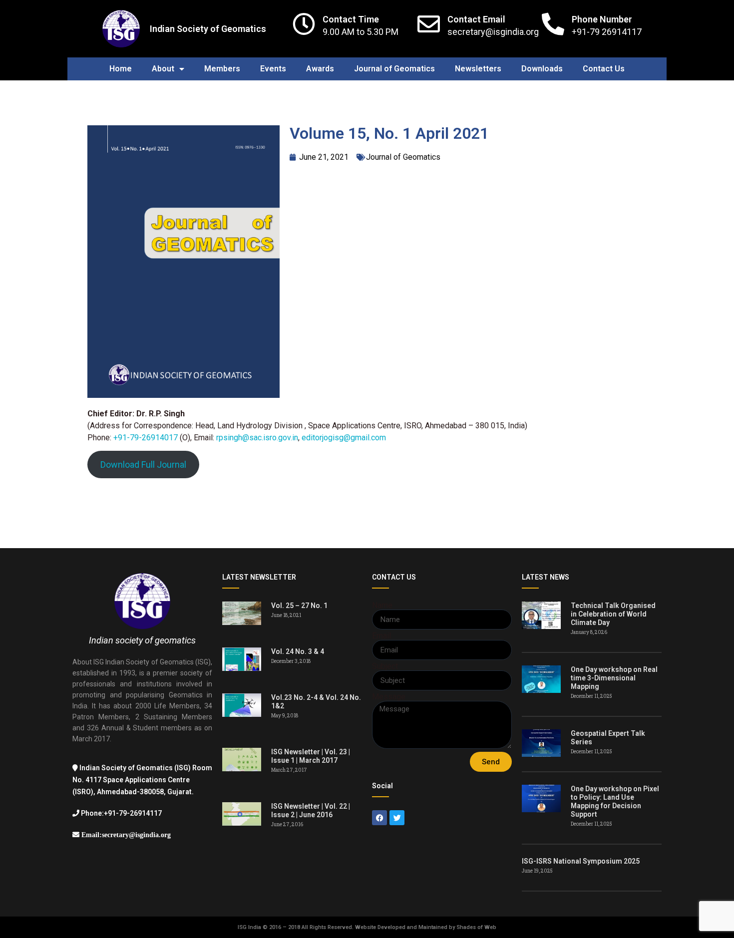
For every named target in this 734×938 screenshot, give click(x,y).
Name (382, 606)
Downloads (542, 68)
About (163, 68)
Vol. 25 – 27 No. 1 (299, 606)
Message (388, 697)
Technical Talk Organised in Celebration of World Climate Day (613, 614)
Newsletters (478, 68)
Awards (320, 68)
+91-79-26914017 (145, 437)
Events (273, 68)
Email (381, 636)
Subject (385, 666)
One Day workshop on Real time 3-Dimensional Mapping (614, 677)
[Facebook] (379, 817)
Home (120, 68)
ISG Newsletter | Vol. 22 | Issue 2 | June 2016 (310, 810)
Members (222, 68)
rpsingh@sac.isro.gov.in (257, 437)
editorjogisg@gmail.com (344, 437)
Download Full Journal (143, 464)
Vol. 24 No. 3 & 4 (297, 651)
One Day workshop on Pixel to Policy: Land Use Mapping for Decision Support (615, 801)
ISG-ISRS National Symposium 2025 (581, 861)
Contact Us (604, 68)
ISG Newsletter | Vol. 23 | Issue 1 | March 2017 (310, 756)
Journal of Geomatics (394, 68)
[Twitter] (396, 817)
